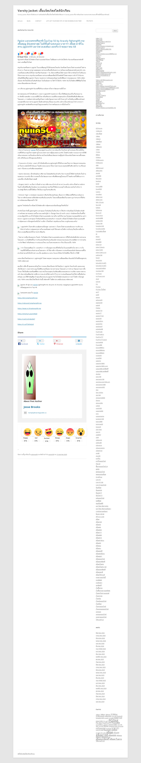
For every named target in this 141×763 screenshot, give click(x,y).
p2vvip (98, 282)
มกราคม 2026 (100, 651)
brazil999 (99, 189)
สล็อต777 (99, 69)
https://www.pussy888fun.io (106, 54)
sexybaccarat (100, 91)
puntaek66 (99, 342)
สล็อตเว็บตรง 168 (101, 567)
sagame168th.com (102, 366)
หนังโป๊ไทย (99, 60)
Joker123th (99, 721)
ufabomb (99, 440)
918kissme (99, 163)
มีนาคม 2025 (100, 678)
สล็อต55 (98, 525)
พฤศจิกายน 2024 (101, 688)
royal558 (98, 358)
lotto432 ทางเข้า (101, 263)
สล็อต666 (99, 530)
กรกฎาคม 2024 (101, 699)
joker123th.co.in (101, 252)
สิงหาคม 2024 (100, 696)
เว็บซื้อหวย (99, 588)
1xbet (98, 61)
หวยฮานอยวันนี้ (101, 577)
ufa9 (97, 437)
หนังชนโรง (99, 81)
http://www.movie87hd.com (106, 86)
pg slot (98, 66)
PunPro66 (99, 332)
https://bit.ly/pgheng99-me (27, 298)
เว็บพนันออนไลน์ (101, 601)
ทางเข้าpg (99, 477)
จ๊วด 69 (98, 464)
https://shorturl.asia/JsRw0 (27, 314)
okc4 (97, 279)
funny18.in (99, 216)
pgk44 (98, 305)
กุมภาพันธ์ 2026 (101, 649)
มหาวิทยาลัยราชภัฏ (102, 506)
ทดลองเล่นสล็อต (101, 474)
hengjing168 (100, 226)
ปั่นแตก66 (99, 490)
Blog (28, 21)
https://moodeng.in (103, 75)
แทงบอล (98, 612)
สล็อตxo (98, 548)
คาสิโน (98, 459)
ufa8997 (98, 435)
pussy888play (100, 350)
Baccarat (98, 179)
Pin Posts (89, 21)
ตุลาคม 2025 (100, 659)
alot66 (98, 173)
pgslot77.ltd (100, 316)
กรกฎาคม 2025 (101, 667)
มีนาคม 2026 (100, 646)
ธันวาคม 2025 (100, 654)
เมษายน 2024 (100, 702)
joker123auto (100, 247)
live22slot (99, 260)
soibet (98, 406)
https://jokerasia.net (103, 74)
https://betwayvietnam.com (106, 72)
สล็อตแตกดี (99, 572)
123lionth (99, 131)
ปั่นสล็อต (98, 488)
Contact (38, 21)
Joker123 (98, 245)
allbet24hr (99, 171)
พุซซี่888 (98, 501)
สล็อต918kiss (100, 540)
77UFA (98, 152)
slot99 (98, 52)
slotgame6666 (100, 398)
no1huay (99, 274)
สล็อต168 (99, 40)
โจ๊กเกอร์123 (100, 620)
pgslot (33, 150)
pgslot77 (98, 313)
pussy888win (100, 353)
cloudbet (99, 194)
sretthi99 (99, 408)
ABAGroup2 (99, 168)
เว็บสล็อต (98, 604)
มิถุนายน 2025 (100, 670)
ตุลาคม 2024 (100, 691)
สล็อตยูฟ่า (99, 556)
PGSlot (98, 308)
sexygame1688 (101, 385)
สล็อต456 (99, 106)
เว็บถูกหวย (99, 596)
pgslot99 (51, 454)
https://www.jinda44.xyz (105, 46)
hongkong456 (100, 229)
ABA (97, 165)
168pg (98, 136)
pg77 (97, 292)
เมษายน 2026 (100, 643)
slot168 (98, 395)
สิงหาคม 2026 (100, 633)
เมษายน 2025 (100, 675)
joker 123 (99, 85)
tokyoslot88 (100, 71)
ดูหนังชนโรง (100, 103)
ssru (97, 414)
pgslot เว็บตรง (101, 95)
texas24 (98, 427)
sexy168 (98, 377)
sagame (99, 83)
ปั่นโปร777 (99, 496)
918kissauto (100, 160)
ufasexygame (100, 448)
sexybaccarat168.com (103, 382)
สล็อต (97, 519)
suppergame (100, 416)
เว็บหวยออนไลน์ (101, 606)
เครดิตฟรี (99, 585)
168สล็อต (99, 142)
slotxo (98, 57)
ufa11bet (99, 429)
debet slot (99, 197)
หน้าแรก (20, 21)
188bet (98, 144)
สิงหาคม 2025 (100, 665)
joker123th (99, 250)
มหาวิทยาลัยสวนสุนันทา (103, 509)
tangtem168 (100, 419)
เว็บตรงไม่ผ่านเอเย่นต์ (102, 593)
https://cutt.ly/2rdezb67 (26, 319)
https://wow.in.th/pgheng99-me (29, 308)
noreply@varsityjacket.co (37, 413)
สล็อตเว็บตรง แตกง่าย (103, 41)
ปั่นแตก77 (99, 493)
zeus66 (98, 456)
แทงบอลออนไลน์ (101, 614)
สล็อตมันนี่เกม (100, 554)
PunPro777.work (101, 340)
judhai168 (99, 255)
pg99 (97, 295)
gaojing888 (99, 218)
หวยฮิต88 (99, 580)
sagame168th (100, 363)
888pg (98, 155)
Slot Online (99, 392)
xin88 (97, 453)
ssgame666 (99, 411)
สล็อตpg (98, 546)
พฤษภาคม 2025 (101, 673)
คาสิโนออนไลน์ (101, 461)
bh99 (97, 184)
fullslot (98, 208)
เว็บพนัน (98, 599)
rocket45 (99, 356)
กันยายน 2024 (100, 694)
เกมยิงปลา (99, 583)
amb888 (98, 176)
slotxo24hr (99, 403)
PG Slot (98, 287)
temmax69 (99, 424)
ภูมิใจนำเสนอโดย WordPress (26, 754)
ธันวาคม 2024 (100, 686)
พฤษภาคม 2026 (101, 641)
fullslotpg (99, 97)
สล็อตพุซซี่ (99, 551)
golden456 (99, 221)
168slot (98, 139)
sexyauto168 (100, 379)
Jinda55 (98, 239)
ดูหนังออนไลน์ (100, 472)
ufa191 (98, 432)
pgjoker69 (99, 303)
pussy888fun (100, 348)
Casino (98, 192)
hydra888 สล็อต (101, 231)
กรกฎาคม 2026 (101, 636)
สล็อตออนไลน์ (100, 559)
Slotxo (98, 400)
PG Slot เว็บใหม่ (101, 289)
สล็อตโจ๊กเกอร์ (100, 575)
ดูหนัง (98, 100)
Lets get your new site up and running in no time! (64, 21)
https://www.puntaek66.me (106, 108)
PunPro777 (99, 337)
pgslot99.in (99, 321)
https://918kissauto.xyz (104, 80)
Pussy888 (99, 345)
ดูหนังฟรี (99, 101)
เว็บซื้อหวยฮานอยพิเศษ (103, 591)
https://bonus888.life (103, 49)
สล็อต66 (98, 44)
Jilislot (98, 237)
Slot (97, 390)
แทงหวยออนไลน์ (101, 617)
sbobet (98, 374)
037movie (99, 128)
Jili (96, 234)
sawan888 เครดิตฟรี (102, 369)
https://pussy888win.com (105, 89)
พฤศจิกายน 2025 (101, 657)
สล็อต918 (99, 538)
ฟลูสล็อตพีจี (99, 503)
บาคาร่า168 (99, 482)
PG (97, 284)
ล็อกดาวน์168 (100, 514)
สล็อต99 (98, 543)
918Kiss (98, 157)
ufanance (99, 445)
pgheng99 (34, 454)
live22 (98, 98)
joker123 (99, 38)
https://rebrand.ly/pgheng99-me (30, 303)
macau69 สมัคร (101, 268)
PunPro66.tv (100, 334)
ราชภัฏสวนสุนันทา (102, 511)
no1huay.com (100, 276)
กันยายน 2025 (100, 662)
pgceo (98, 297)
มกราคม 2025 (100, 683)
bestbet (98, 181)
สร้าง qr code (100, 517)
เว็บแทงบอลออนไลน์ (102, 609)
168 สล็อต (99, 134)
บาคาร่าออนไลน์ (101, 485)
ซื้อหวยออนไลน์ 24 (102, 466)
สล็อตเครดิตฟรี (100, 562)
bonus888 (99, 186)
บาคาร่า (98, 55)
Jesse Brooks (32, 407)
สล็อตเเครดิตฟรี (101, 569)
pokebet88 (99, 329)
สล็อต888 (99, 51)
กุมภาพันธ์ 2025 (101, 680)
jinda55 (106, 718)
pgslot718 (99, 311)
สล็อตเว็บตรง (100, 43)
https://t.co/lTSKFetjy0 (26, 324)
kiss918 (98, 65)
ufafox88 (99, 443)
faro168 (98, 105)
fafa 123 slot (100, 202)
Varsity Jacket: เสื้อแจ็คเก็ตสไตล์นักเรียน (44, 11)
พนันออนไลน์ (100, 498)
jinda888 (98, 242)
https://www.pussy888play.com (107, 88)
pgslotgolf (99, 326)
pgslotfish (99, 324)
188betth (99, 147)
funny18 (99, 63)
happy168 (99, 223)
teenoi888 (99, 422)
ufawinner (99, 451)
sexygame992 (100, 387)
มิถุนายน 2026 (100, 638)
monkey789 (100, 271)
